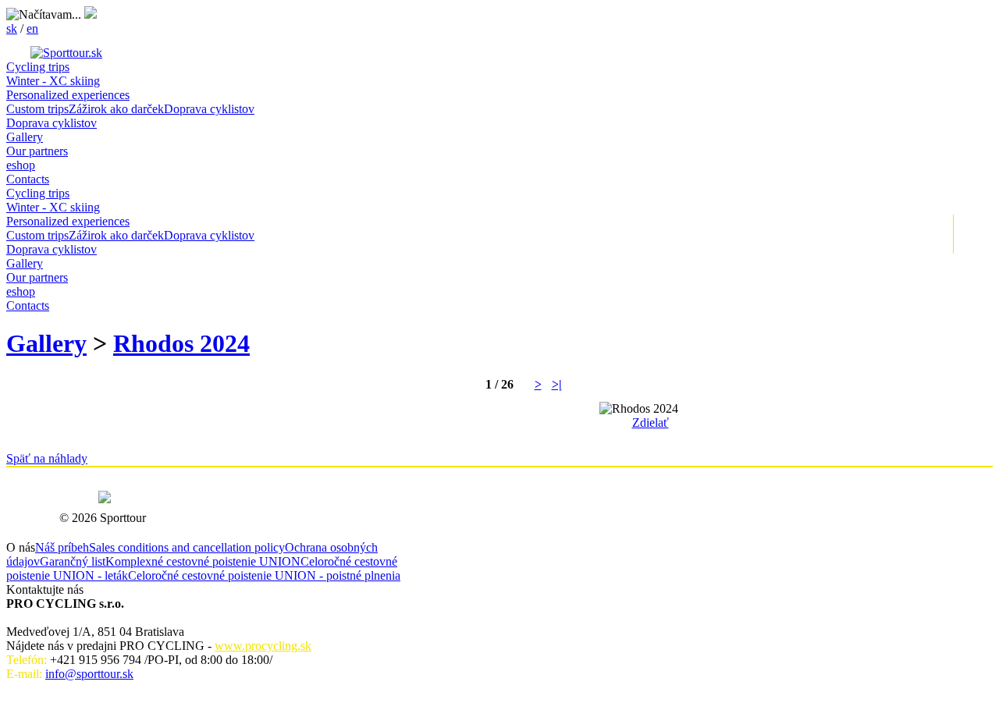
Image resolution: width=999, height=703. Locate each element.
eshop (20, 165)
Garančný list (72, 561)
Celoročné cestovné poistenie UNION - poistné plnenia (264, 575)
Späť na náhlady (46, 458)
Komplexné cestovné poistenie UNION (202, 561)
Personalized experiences (68, 94)
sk (11, 28)
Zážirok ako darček (116, 108)
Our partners (37, 151)
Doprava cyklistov (209, 108)
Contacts (27, 179)
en (32, 28)
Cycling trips (37, 66)
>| (557, 384)
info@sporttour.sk (89, 673)
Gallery (24, 137)
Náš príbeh (62, 547)
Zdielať (650, 422)
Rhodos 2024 (181, 343)
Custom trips (37, 108)
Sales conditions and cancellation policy (187, 547)
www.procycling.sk (263, 645)
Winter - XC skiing (53, 80)
